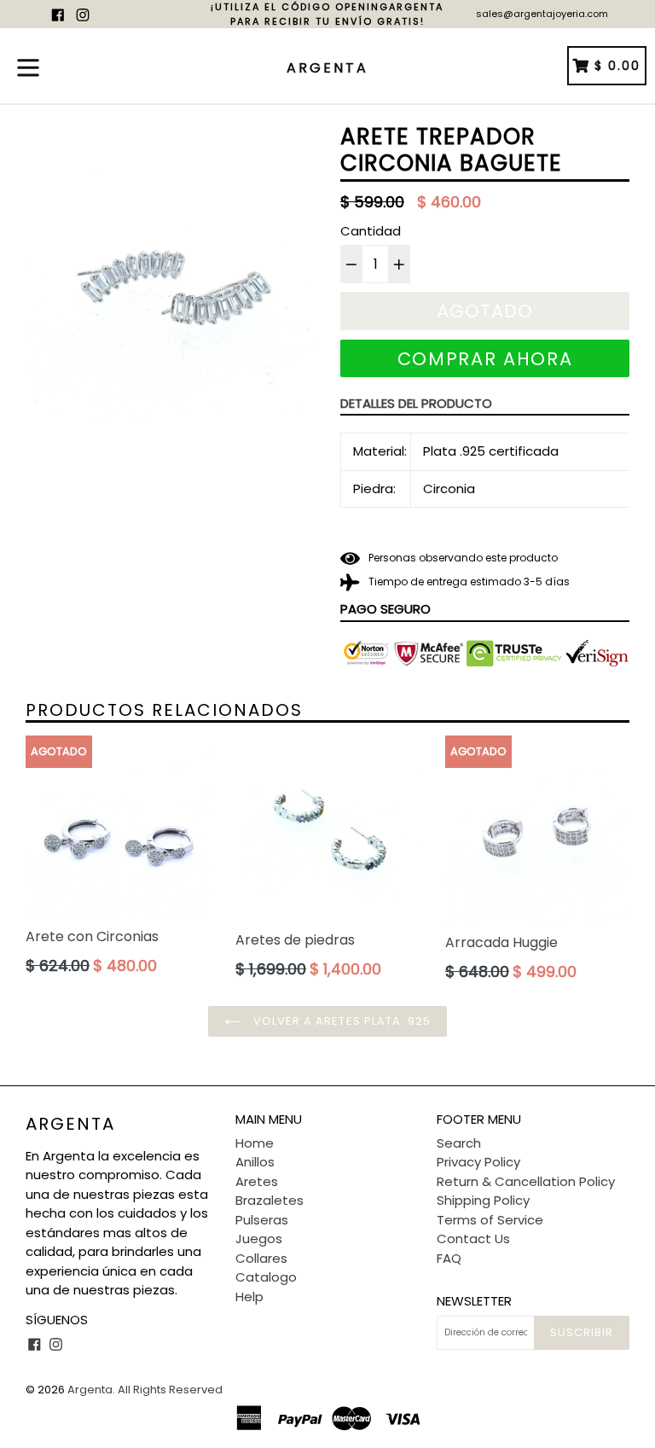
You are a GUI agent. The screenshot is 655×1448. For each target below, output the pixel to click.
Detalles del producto (416, 403)
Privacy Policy (478, 1162)
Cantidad (370, 231)
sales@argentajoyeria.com (542, 13)
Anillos (255, 1162)
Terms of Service (490, 1220)
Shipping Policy (483, 1200)
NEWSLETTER (474, 1301)
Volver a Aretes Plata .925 (340, 1021)
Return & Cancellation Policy (526, 1181)
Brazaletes (269, 1200)
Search (459, 1143)
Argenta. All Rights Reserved (145, 1389)
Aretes (256, 1181)
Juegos (258, 1238)
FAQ (449, 1258)
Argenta (70, 1124)
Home (254, 1143)
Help (249, 1297)
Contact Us (473, 1238)
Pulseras (261, 1220)
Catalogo (266, 1277)
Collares (261, 1258)
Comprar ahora (485, 358)
